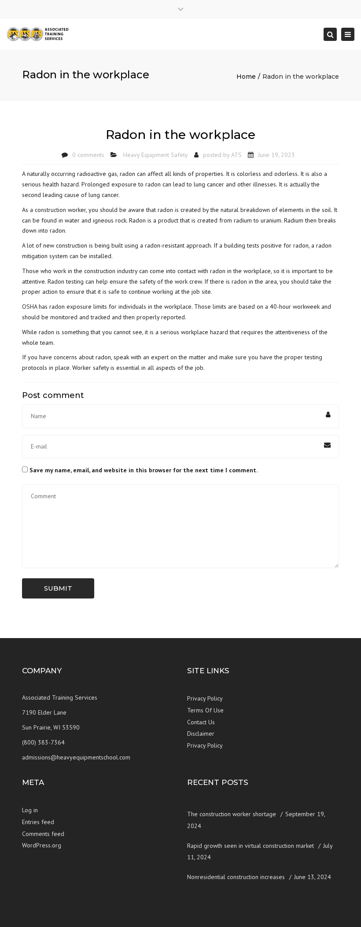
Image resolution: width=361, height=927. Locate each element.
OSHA (29, 306)
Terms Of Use (205, 710)
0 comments (88, 155)
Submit (58, 588)
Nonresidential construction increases (236, 877)
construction (50, 210)
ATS (236, 155)
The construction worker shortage (231, 814)
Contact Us (201, 722)
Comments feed (43, 834)
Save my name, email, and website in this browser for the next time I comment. (143, 470)
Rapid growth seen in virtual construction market (250, 846)
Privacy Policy (205, 698)
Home (246, 76)
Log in (30, 810)
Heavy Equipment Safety (155, 155)
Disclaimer (200, 733)
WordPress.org (41, 845)
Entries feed (38, 822)
